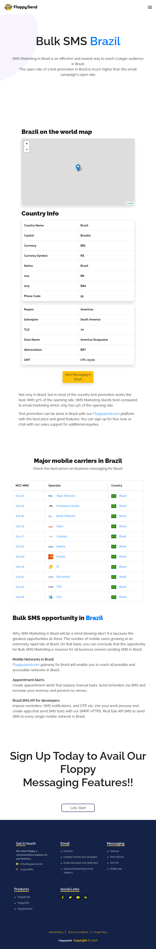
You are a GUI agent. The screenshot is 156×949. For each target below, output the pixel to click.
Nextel (60, 556)
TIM (58, 587)
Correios (61, 536)
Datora (60, 546)
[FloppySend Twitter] (70, 897)
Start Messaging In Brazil (78, 377)
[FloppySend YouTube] (78, 897)
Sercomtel (63, 576)
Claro (59, 526)
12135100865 (26, 869)
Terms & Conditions (78, 932)
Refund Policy (56, 932)
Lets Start (78, 808)
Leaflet (130, 203)
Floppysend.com (106, 414)
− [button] (27, 149)
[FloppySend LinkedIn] (85, 897)
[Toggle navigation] (150, 7)
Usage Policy (100, 932)
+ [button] (27, 143)
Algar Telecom (65, 496)
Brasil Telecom (66, 516)
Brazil (122, 496)
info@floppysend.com (31, 864)
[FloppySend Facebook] (62, 897)
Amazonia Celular (67, 506)
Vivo (59, 597)
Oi (57, 566)
